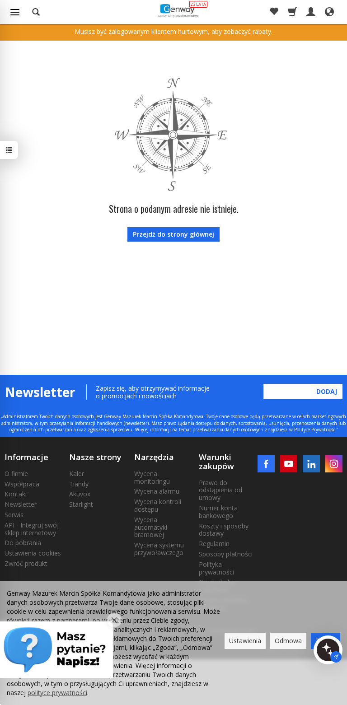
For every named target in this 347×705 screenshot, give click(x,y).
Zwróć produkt (26, 563)
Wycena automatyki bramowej (150, 527)
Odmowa (288, 640)
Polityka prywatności (216, 568)
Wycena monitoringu (152, 477)
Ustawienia (245, 640)
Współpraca (22, 484)
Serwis (14, 514)
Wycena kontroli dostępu (157, 505)
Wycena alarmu (156, 491)
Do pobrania (23, 542)
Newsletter (21, 504)
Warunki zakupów (216, 462)
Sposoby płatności (226, 554)
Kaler (76, 473)
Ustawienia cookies (33, 553)
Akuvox (79, 494)
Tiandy (79, 484)
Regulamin (214, 543)
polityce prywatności (57, 692)
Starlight (81, 504)
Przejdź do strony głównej (173, 234)
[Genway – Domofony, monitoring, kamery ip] (177, 10)
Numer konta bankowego (218, 512)
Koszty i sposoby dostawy (224, 530)
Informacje (26, 457)
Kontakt (16, 494)
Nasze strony (95, 457)
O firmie (16, 473)
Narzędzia (154, 457)
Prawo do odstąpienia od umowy (220, 490)
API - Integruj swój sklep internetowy (32, 529)
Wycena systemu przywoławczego (159, 549)
